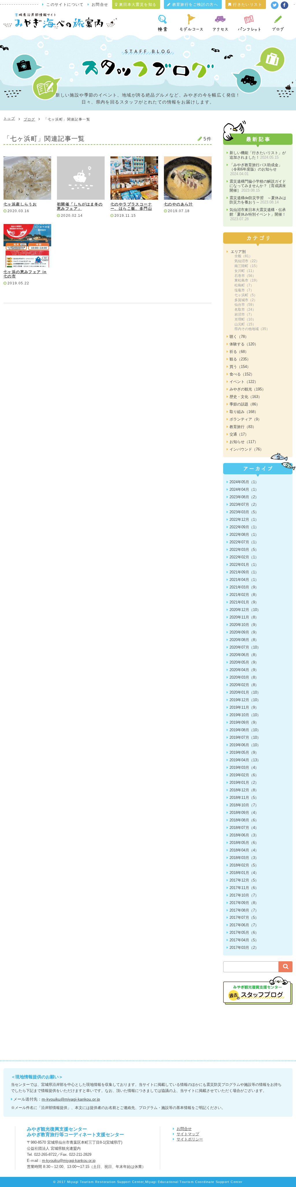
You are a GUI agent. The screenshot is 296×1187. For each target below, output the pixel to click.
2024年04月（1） (244, 489)
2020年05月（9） (244, 662)
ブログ (29, 119)
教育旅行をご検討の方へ (194, 4)
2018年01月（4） (244, 873)
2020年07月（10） (245, 647)
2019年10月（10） (245, 715)
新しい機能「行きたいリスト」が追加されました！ (258, 155)
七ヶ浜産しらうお (20, 204)
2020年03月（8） (244, 677)
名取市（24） (245, 310)
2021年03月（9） (244, 587)
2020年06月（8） (244, 655)
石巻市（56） (245, 276)
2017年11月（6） (244, 888)
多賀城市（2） (245, 300)
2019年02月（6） (244, 775)
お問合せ (100, 4)
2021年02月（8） (244, 594)
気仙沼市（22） (246, 261)
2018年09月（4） (244, 812)
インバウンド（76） (247, 449)
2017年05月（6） (244, 932)
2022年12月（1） (244, 519)
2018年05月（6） (244, 842)
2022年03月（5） (244, 549)
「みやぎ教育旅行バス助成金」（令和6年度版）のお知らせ (256, 169)
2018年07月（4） (244, 827)
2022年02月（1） (244, 557)
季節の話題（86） (245, 404)
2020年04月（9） (244, 670)
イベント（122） (244, 381)
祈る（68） (239, 351)
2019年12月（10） (245, 700)
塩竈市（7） (244, 290)
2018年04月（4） (244, 850)
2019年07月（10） (245, 737)
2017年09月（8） (244, 903)
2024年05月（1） (244, 482)
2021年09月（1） (244, 572)
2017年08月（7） (244, 910)
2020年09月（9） (244, 632)
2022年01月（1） (244, 564)
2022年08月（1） (244, 534)
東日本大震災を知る (136, 4)
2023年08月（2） (244, 497)
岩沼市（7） (244, 314)
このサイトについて (65, 4)
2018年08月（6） (244, 820)
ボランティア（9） (246, 419)
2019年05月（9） (244, 752)
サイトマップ (188, 1134)
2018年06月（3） (244, 835)
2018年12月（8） (244, 790)
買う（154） (240, 366)
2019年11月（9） (244, 707)
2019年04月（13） (245, 760)
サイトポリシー (190, 1139)
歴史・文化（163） (246, 397)
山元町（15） (245, 324)
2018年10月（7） (244, 805)
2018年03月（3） (244, 857)
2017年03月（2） (244, 947)
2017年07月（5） (244, 917)
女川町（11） (245, 271)
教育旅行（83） (243, 427)
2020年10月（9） (244, 625)
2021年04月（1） (244, 579)
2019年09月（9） (244, 722)
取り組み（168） (244, 412)
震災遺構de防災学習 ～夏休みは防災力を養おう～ (258, 200)
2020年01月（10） (245, 692)
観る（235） (240, 359)
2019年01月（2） (244, 782)
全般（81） (243, 256)
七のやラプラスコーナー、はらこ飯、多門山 (131, 206)
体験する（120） (244, 344)
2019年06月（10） (245, 745)
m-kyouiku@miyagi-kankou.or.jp (71, 1099)
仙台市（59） (245, 305)
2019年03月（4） (244, 767)
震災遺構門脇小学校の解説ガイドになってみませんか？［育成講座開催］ (258, 185)
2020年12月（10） (245, 610)
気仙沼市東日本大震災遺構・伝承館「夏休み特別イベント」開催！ (258, 214)
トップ (9, 118)
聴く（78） (239, 336)
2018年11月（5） (244, 797)
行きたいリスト (247, 4)
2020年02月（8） (244, 685)
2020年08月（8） (244, 640)
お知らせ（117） (244, 442)
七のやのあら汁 (178, 204)
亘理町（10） (245, 319)
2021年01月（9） (244, 602)
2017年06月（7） (244, 925)
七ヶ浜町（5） (245, 295)
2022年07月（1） (244, 542)
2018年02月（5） (244, 865)
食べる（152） (242, 374)
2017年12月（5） (244, 880)
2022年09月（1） (244, 527)
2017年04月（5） (244, 940)
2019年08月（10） (245, 730)
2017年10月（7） (244, 895)
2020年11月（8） (244, 617)
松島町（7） (244, 285)
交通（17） (239, 434)
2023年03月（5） (244, 512)
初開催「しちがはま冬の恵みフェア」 (80, 206)
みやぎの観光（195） (248, 389)
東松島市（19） (246, 280)
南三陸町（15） (246, 266)
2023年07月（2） (244, 504)
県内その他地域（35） (252, 329)
